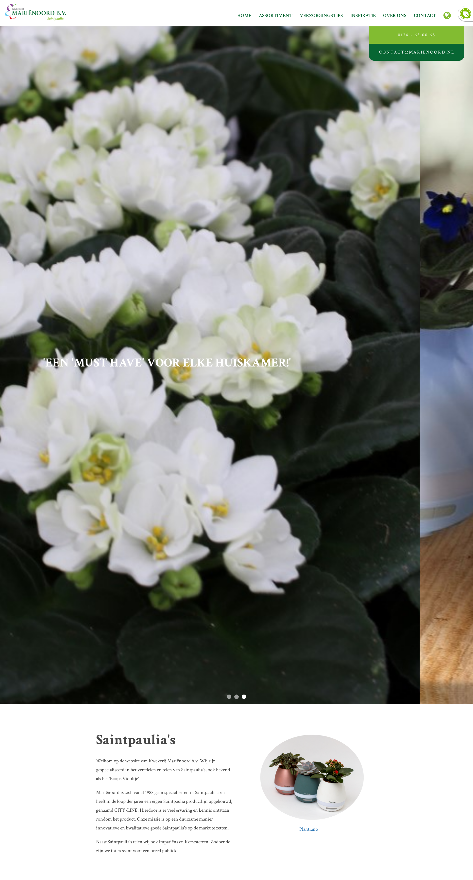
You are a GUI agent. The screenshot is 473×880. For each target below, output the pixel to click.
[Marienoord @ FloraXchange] (465, 13)
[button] (447, 15)
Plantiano (308, 829)
